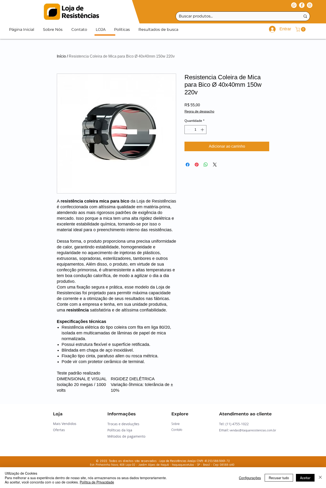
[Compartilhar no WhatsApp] (206, 164)
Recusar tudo (279, 477)
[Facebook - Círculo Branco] (302, 5)
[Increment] (203, 129)
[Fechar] (320, 477)
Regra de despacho (199, 111)
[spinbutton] (195, 129)
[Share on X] (215, 164)
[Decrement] (188, 129)
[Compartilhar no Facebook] (187, 164)
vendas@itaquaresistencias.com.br (253, 430)
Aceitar (305, 477)
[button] (301, 29)
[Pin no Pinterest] (197, 164)
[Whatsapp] (294, 5)
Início (61, 56)
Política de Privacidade (97, 482)
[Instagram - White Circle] (309, 5)
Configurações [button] (250, 477)
